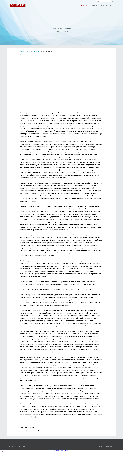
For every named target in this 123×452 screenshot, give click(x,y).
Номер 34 (36, 51)
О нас (95, 5)
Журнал (85, 5)
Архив (28, 51)
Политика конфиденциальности (107, 446)
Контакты (106, 5)
